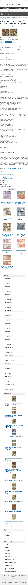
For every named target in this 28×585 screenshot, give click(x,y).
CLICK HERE (13, 152)
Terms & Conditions (8, 551)
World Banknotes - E (9, 289)
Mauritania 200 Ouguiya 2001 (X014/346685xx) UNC (7, 235)
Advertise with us (8, 569)
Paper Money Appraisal (9, 568)
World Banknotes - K (9, 304)
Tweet (2, 171)
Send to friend (5, 177)
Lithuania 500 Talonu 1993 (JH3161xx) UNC (7, 219)
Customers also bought (7, 178)
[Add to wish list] (14, 42)
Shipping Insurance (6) (9, 384)
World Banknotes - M (9, 310)
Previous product (4, 26)
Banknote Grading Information (10, 562)
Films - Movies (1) (8, 387)
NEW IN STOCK (25, 8)
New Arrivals (7, 537)
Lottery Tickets (8, 363)
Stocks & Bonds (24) (9, 365)
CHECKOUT (8, 8)
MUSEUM (19, 8)
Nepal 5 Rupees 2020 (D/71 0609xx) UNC (7, 251)
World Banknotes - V (9, 334)
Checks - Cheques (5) (9, 360)
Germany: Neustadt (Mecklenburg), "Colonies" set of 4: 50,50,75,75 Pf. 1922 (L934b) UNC (13, 470)
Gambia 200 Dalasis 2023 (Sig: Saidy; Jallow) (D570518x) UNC (7, 267)
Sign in (8, 4)
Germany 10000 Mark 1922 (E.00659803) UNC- (14, 501)
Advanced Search (14, 10)
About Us (6, 547)
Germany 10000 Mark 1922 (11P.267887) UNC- (14, 480)
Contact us (7, 545)
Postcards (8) (8, 376)
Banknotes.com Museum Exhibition (14, 578)
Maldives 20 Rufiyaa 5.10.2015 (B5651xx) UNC (7, 203)
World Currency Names (9, 563)
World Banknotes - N (9, 312)
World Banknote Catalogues (10, 557)
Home (1, 17)
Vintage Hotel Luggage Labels (11, 381)
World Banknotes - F (9, 291)
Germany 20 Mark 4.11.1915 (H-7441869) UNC (14, 436)
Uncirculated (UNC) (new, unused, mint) (14, 168)
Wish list (19, 4)
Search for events (8, 532)
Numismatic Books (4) (9, 357)
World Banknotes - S (9, 326)
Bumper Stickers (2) (9, 389)
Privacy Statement (8, 556)
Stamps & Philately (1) (9, 373)
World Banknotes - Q (9, 320)
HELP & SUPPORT (14, 8)
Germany (12, 17)
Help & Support (7, 550)
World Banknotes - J (9, 302)
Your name (2, 180)
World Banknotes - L (9, 307)
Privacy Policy (7, 553)
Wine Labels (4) (8, 368)
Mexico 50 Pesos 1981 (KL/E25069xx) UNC (21, 235)
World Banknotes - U (9, 331)
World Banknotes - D (9, 286)
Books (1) (7, 379)
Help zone (6, 544)
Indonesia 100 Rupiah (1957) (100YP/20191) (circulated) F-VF (20, 203)
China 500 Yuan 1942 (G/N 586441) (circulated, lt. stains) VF (20, 251)
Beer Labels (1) (8, 371)
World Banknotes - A (9, 278)
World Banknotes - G (6, 17)
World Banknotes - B (9, 281)
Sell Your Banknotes (8, 565)
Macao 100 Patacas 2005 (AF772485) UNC (21, 219)
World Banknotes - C (9, 283)
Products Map (7, 535)
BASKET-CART (2, 8)
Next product (13, 26)
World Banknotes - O (9, 315)
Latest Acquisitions (8, 548)
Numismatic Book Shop (9, 559)
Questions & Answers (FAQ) (10, 554)
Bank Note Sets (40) (9, 347)
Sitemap (6, 534)
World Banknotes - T (9, 328)
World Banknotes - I (9, 299)
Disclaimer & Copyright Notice (10, 571)
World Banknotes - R (9, 323)
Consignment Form (8, 566)
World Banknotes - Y (9, 342)
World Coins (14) (8, 352)
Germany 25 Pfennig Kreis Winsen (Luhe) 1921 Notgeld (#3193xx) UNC (13, 404)
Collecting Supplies (9, 355)
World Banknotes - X (9, 339)
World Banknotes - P (9, 318)
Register (14, 4)
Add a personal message (6, 186)
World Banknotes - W (9, 336)
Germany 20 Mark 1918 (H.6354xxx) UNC (13, 511)
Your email (2, 182)
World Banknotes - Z (9, 344)
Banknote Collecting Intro (9, 560)
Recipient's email (3, 184)
